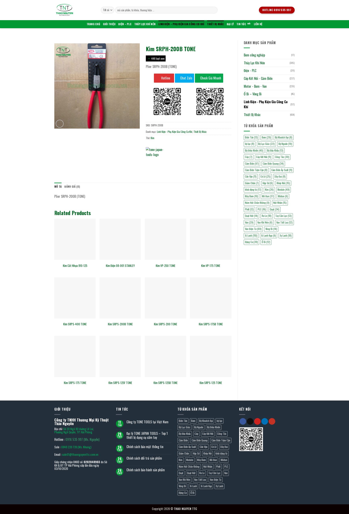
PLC (262, 209)
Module (284, 189)
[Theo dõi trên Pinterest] (257, 421)
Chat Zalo (185, 78)
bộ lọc (249, 144)
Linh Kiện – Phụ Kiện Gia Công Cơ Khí (181, 24)
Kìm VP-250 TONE (165, 266)
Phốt (249, 209)
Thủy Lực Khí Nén (145, 24)
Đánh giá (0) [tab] (72, 186)
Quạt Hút (251, 216)
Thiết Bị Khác (215, 24)
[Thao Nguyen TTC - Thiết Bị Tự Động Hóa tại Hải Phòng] (74, 10)
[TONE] (158, 153)
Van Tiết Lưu (284, 222)
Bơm (266, 137)
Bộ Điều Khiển (254, 150)
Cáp (248, 157)
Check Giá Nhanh (210, 78)
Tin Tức (241, 24)
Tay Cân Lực (283, 216)
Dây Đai (280, 176)
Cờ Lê (265, 176)
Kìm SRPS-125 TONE (211, 383)
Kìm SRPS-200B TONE (120, 324)
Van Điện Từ (253, 229)
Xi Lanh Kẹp (268, 235)
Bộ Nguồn (285, 144)
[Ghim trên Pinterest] (171, 162)
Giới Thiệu (109, 24)
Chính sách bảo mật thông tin (144, 447)
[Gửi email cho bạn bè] (164, 162)
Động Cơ (251, 242)
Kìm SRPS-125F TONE (120, 383)
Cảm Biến (252, 163)
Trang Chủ (93, 24)
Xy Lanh (286, 235)
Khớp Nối (283, 183)
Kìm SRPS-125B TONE (165, 383)
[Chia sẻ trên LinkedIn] (178, 162)
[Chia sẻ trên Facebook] (149, 162)
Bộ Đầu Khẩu (275, 150)
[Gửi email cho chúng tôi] (250, 421)
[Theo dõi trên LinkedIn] (264, 421)
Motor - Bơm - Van (255, 86)
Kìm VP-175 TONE (210, 266)
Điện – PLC (124, 24)
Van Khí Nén (264, 222)
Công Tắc (282, 157)
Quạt (274, 209)
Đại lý (230, 24)
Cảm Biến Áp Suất (281, 170)
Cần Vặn (250, 176)
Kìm (269, 189)
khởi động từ (253, 189)
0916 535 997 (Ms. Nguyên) (82, 439)
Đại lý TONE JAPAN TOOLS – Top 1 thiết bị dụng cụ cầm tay (147, 435)
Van (249, 222)
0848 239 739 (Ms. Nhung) (76, 447)
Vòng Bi (271, 229)
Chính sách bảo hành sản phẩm (145, 470)
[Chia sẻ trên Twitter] (156, 162)
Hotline (165, 78)
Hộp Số (268, 183)
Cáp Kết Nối (263, 157)
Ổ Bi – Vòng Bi (253, 94)
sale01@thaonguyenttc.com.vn (80, 454)
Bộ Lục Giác (266, 144)
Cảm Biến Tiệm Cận (256, 170)
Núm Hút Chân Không (257, 203)
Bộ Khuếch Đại (283, 137)
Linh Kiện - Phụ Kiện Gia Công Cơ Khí (266, 104)
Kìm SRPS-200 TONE (165, 324)
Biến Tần (251, 137)
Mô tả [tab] (58, 186)
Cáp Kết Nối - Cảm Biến (258, 78)
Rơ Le (266, 216)
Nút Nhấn (280, 203)
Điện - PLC (250, 70)
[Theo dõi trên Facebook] (243, 421)
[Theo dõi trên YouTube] (272, 421)
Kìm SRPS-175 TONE (75, 383)
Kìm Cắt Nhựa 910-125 (75, 266)
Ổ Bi (266, 242)
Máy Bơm (251, 196)
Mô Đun (268, 196)
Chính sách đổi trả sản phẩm (144, 458)
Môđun (283, 196)
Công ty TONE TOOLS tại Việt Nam (147, 422)
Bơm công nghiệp (254, 55)
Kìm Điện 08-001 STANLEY (120, 266)
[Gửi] (213, 10)
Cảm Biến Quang (273, 163)
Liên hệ (258, 24)
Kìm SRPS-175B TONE (211, 324)
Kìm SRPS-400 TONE (75, 324)
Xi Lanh (251, 235)
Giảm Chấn (252, 183)
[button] (60, 124)
